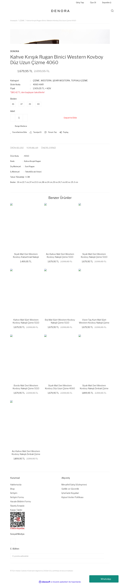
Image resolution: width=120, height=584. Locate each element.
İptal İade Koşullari (70, 493)
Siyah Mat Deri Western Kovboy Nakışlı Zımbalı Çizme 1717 (94, 387)
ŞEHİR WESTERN (61, 80)
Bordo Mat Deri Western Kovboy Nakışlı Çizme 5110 (26, 387)
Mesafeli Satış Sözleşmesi (74, 484)
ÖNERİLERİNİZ (48, 148)
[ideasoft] (44, 582)
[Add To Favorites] (18, 132)
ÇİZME (36, 80)
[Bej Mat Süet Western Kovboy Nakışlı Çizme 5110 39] (60, 292)
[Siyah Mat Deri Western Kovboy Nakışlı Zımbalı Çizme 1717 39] (94, 358)
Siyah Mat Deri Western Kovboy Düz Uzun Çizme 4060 (60, 387)
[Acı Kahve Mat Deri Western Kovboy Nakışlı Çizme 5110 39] (60, 226)
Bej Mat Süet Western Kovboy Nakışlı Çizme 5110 (60, 321)
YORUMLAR (32, 148)
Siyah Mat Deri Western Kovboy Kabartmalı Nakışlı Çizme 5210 (26, 255)
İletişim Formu (17, 497)
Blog (12, 489)
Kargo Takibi (16, 510)
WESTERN (46, 80)
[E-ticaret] (59, 582)
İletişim (13, 493)
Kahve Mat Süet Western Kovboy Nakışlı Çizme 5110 (26, 321)
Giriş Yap (80, 2)
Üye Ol (93, 2)
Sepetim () (106, 2)
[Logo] (60, 10)
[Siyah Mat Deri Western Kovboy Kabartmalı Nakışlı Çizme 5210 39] (25, 226)
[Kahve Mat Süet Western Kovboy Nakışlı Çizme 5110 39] (25, 292)
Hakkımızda (15, 484)
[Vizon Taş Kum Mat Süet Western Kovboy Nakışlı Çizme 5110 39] (94, 292)
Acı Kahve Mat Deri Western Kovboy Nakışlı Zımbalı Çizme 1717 (26, 453)
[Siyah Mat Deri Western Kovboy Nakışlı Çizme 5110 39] (94, 226)
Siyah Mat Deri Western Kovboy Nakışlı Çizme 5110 (94, 255)
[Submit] (107, 556)
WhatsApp (106, 579)
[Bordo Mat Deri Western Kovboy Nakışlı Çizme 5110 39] (25, 358)
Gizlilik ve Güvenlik (70, 489)
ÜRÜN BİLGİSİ (17, 148)
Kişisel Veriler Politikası (72, 497)
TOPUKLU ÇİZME (79, 80)
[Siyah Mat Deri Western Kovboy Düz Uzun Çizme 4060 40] (60, 358)
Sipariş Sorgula (17, 505)
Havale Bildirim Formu (20, 501)
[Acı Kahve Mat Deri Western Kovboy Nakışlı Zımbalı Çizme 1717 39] (25, 423)
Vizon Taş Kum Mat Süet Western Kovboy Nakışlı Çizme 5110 (94, 321)
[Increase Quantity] (25, 117)
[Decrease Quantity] (12, 117)
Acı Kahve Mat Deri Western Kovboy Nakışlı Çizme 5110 (60, 255)
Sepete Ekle (70, 118)
